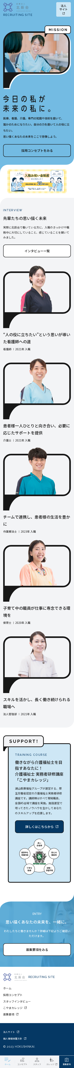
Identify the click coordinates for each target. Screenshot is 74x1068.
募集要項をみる (37, 949)
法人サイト (63, 7)
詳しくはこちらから (39, 826)
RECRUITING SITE (18, 14)
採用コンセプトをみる (37, 150)
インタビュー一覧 (37, 250)
